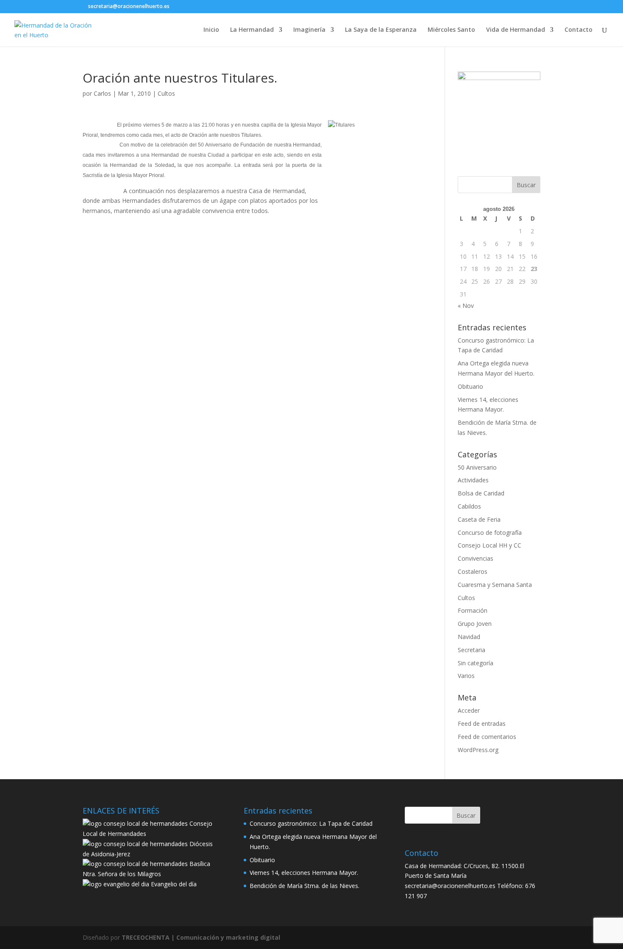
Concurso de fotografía (490, 532)
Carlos (102, 93)
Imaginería (309, 30)
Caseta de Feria (479, 519)
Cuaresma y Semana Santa (495, 585)
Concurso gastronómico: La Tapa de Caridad (311, 823)
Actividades (473, 480)
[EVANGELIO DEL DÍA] (116, 884)
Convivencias (475, 558)
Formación (472, 610)
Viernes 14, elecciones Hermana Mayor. (304, 873)
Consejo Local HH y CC (489, 545)
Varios (466, 676)
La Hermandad (252, 30)
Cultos (166, 93)
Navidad (469, 637)
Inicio (211, 30)
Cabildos (469, 506)
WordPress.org (478, 750)
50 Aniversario (477, 467)
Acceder (469, 710)
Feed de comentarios (487, 737)
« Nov (466, 306)
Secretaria (471, 650)
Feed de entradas (482, 723)
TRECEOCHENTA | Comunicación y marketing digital (201, 937)
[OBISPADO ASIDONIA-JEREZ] (135, 844)
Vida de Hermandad (515, 30)
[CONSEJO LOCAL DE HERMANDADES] (135, 823)
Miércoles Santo (451, 30)
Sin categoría (475, 663)
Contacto (578, 30)
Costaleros (472, 571)
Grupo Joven (475, 624)
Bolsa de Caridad (481, 493)
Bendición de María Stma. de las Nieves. (304, 886)
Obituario (470, 386)
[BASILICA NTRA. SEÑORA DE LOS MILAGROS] (135, 864)
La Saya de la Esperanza (381, 30)
